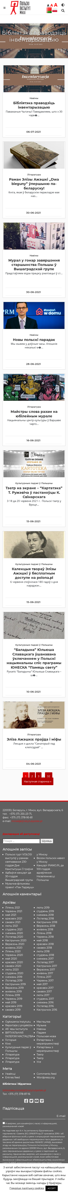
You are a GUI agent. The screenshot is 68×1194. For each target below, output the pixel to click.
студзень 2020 (14, 973)
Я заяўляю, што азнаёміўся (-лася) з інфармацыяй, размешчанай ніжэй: (30, 1125)
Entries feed (12, 1077)
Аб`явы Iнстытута (16, 1029)
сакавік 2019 (13, 1009)
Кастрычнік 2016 (47, 1009)
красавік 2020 (14, 962)
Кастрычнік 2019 (15, 984)
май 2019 (10, 1002)
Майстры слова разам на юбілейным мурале (34, 414)
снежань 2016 (45, 1002)
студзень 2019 (45, 911)
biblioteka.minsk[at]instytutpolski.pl (24, 1090)
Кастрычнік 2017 (47, 966)
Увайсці (10, 1073)
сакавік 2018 (44, 947)
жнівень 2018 (45, 929)
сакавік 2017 (44, 991)
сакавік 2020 (13, 966)
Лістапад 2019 (13, 980)
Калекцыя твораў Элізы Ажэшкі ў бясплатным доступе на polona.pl (34, 573)
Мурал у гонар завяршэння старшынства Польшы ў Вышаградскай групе (34, 264)
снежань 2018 (45, 914)
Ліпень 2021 (12, 907)
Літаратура (12, 1061)
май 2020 (11, 958)
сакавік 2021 (12, 922)
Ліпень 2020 (13, 951)
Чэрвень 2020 (14, 955)
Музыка (41, 1025)
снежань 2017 (45, 958)
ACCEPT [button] (52, 1188)
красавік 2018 (45, 944)
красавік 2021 (13, 918)
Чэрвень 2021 (13, 911)
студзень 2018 (45, 955)
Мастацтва (43, 1021)
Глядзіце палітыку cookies (27, 1188)
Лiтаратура (12, 1054)
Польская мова (46, 1036)
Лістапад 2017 (45, 962)
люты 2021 (11, 925)
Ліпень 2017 (44, 976)
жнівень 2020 (13, 947)
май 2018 (42, 940)
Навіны (41, 1029)
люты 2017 (43, 995)
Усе (39, 1061)
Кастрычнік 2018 (47, 922)
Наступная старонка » (37, 781)
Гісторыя (10, 1040)
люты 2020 (12, 969)
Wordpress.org (46, 1077)
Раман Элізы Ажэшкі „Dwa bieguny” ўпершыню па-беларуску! (34, 183)
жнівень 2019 (13, 991)
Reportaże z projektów (19, 1025)
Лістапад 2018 (45, 918)
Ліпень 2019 (12, 995)
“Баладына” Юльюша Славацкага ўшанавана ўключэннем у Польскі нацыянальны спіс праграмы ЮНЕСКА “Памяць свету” (34, 658)
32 (48, 776)
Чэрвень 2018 (45, 936)
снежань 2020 (14, 933)
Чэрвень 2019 (13, 998)
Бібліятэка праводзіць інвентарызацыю (34, 105)
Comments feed (46, 1073)
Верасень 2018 (46, 925)
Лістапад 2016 (45, 1006)
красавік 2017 (45, 987)
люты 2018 (43, 951)
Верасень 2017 (46, 969)
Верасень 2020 (14, 944)
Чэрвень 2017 (45, 980)
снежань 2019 (13, 976)
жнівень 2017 (45, 973)
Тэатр (40, 1054)
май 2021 (10, 914)
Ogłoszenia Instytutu (18, 1021)
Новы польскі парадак (34, 340)
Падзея (41, 1032)
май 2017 (42, 984)
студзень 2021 (13, 929)
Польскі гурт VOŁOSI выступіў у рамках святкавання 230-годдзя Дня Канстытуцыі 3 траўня (19, 862)
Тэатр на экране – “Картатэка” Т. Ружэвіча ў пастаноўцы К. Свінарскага (34, 492)
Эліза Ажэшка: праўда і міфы (34, 739)
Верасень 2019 (14, 987)
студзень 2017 (45, 998)
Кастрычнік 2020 (15, 940)
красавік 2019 (13, 1006)
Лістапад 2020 (14, 936)
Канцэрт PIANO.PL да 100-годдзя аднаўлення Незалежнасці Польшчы (50, 873)
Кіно (8, 1043)
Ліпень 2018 (44, 933)
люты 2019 (43, 907)
